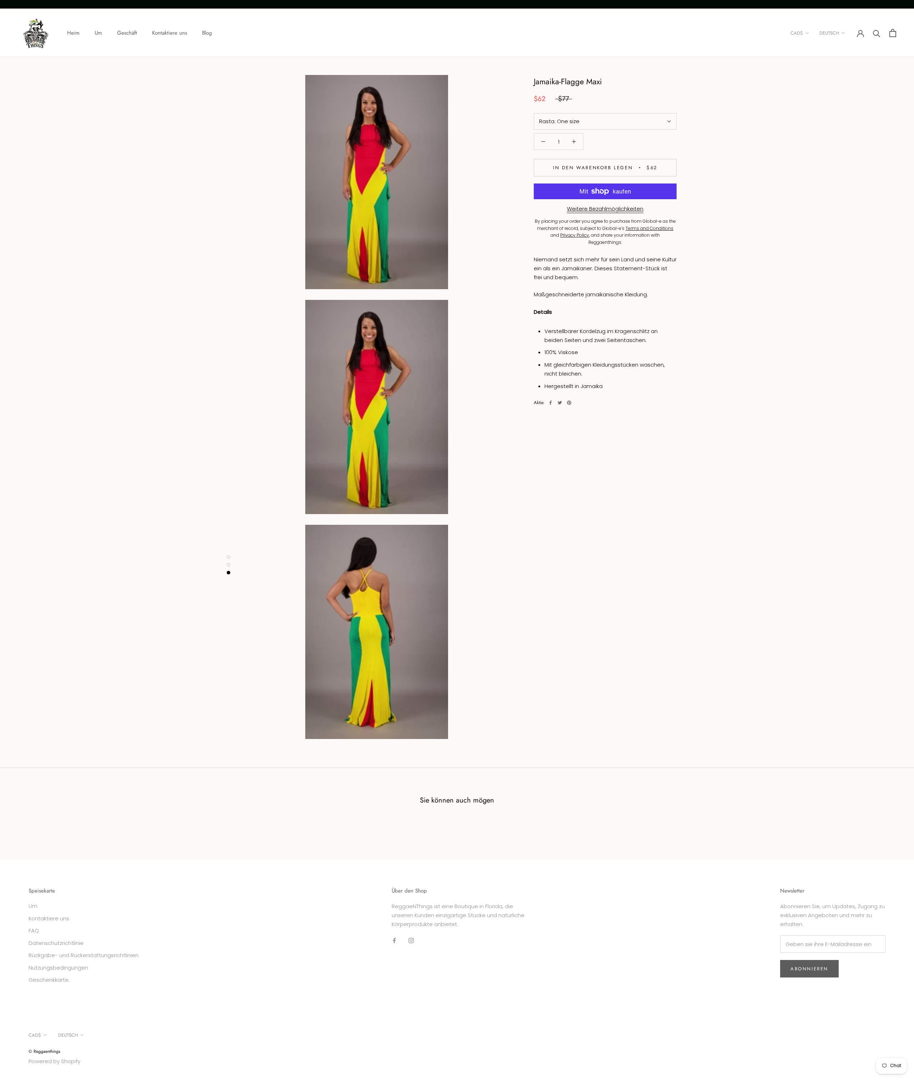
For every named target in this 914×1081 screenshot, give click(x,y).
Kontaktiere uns (169, 33)
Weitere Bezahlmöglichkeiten (605, 208)
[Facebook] (550, 403)
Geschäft (127, 33)
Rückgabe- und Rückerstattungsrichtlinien (84, 955)
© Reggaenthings (44, 1051)
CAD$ (796, 33)
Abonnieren (809, 968)
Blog (207, 33)
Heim (73, 33)
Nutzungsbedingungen (58, 967)
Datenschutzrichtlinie (56, 943)
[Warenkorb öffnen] (892, 33)
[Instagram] (411, 940)
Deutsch (829, 33)
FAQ (34, 930)
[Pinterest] (569, 403)
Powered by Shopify (54, 1061)
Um (98, 33)
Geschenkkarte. (49, 980)
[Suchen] (876, 33)
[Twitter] (560, 403)
